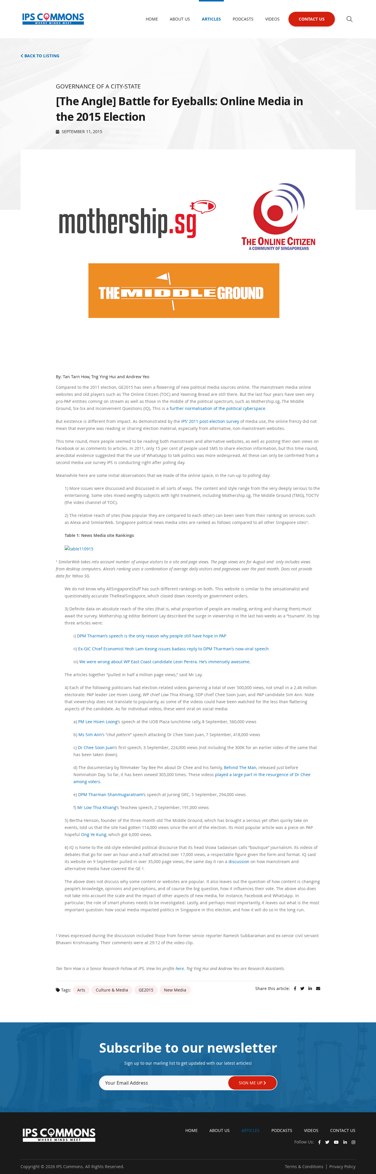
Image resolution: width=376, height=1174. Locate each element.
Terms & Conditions (304, 1166)
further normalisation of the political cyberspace (217, 408)
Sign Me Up (251, 1083)
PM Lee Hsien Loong (98, 721)
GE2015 (146, 990)
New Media (175, 990)
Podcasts (243, 19)
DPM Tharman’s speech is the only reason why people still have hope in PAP (151, 636)
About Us (180, 19)
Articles (211, 19)
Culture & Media (112, 990)
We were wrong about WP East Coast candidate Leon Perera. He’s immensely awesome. (165, 661)
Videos (272, 19)
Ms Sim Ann (90, 734)
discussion (239, 861)
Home (152, 19)
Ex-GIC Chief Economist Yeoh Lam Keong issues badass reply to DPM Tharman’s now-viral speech (173, 649)
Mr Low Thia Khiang (96, 807)
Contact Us (312, 19)
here (180, 968)
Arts (81, 990)
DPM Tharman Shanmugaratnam (110, 794)
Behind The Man (240, 767)
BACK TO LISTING (41, 55)
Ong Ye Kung (93, 834)
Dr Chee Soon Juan (96, 747)
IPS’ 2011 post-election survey (210, 421)
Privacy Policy (342, 1166)
